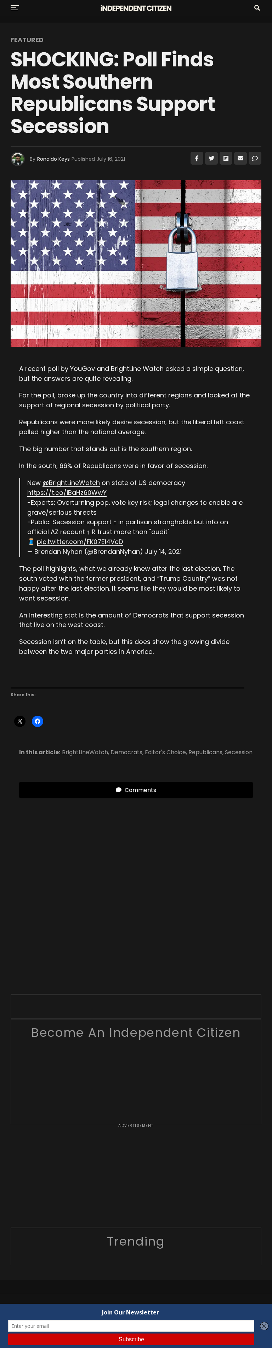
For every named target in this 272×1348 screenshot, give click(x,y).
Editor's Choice (165, 752)
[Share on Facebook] (197, 158)
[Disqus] (136, 886)
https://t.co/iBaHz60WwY (67, 492)
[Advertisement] (136, 1178)
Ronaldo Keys (53, 158)
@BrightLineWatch (71, 482)
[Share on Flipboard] (226, 158)
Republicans (205, 752)
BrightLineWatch (85, 752)
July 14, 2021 (163, 551)
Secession (239, 752)
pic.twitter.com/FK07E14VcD (80, 541)
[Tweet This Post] (211, 158)
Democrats (126, 752)
